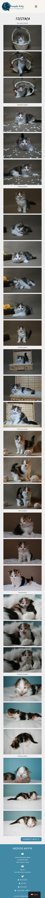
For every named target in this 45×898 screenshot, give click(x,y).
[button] (36, 6)
